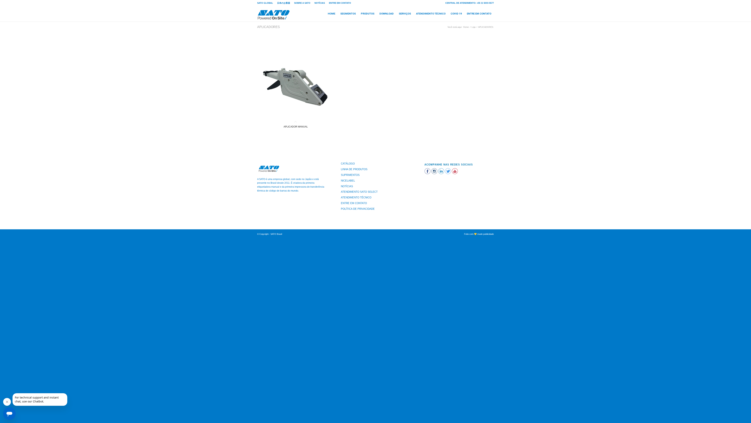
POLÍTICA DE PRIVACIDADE (358, 208)
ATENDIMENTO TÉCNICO (356, 197)
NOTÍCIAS (319, 3)
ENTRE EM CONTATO (340, 3)
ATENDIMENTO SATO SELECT (359, 191)
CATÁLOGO (348, 163)
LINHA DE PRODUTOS (354, 169)
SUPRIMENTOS (350, 175)
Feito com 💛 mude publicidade (479, 234)
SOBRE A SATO (302, 3)
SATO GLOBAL (265, 3)
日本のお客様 (283, 3)
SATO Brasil (276, 234)
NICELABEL (348, 180)
